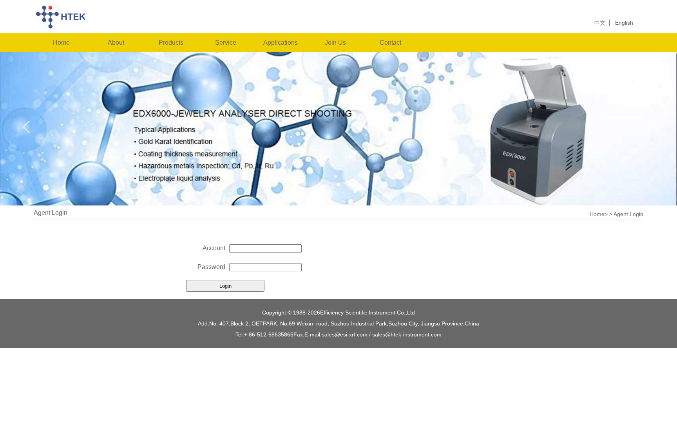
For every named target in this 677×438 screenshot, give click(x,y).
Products (171, 42)
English (624, 23)
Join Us (335, 42)
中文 (599, 23)
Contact (390, 42)
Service (225, 42)
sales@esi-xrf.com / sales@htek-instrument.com (382, 334)
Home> (599, 214)
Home (61, 42)
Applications (280, 42)
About (116, 42)
